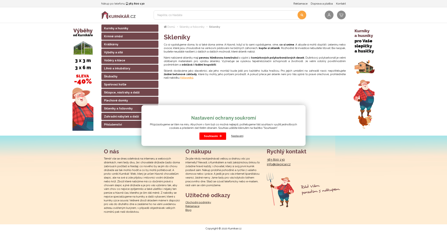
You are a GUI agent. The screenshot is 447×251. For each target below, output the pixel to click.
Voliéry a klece (114, 60)
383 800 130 (276, 159)
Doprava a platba (322, 3)
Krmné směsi (113, 36)
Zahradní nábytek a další (121, 116)
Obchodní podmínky (198, 202)
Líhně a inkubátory (117, 68)
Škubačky (111, 76)
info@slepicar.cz (279, 164)
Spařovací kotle (115, 84)
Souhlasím (211, 136)
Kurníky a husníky (116, 28)
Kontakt (341, 3)
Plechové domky (116, 100)
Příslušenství (113, 124)
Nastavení (237, 136)
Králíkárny (111, 44)
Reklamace (300, 3)
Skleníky (214, 26)
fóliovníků (186, 77)
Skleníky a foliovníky (118, 108)
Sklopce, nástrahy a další (122, 92)
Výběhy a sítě (113, 52)
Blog (188, 210)
